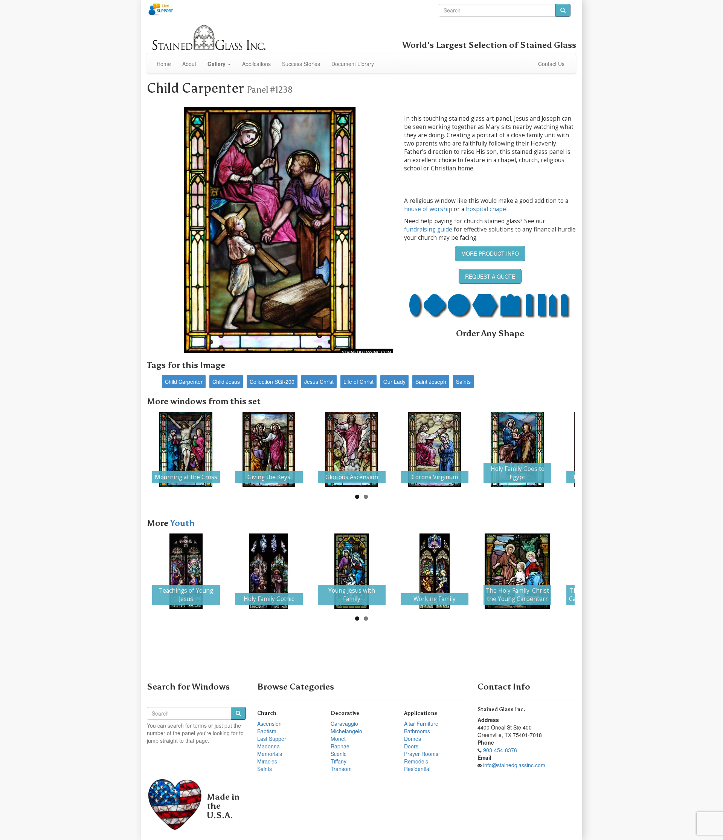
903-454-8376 (500, 750)
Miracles (267, 761)
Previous (137, 449)
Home (164, 63)
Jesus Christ (319, 381)
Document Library (352, 63)
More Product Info (490, 253)
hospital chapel (487, 209)
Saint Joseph (430, 381)
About (189, 63)
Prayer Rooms (421, 753)
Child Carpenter (184, 381)
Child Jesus (226, 381)
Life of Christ (358, 381)
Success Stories (301, 63)
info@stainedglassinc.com (514, 765)
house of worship (428, 209)
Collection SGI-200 (272, 381)
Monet (338, 738)
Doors (411, 746)
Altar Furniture (421, 723)
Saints (463, 381)
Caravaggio (344, 723)
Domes (412, 738)
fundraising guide (428, 229)
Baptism (266, 731)
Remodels (416, 761)
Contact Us (551, 63)
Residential (417, 769)
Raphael (341, 746)
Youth (182, 523)
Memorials (269, 753)
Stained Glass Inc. (501, 709)
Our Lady (394, 381)
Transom (341, 769)
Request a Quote (490, 276)
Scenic (338, 753)
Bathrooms (417, 731)
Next (585, 449)
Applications (256, 63)
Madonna (268, 746)
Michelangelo (346, 731)
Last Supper (271, 738)
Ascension (269, 723)
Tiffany (338, 761)
